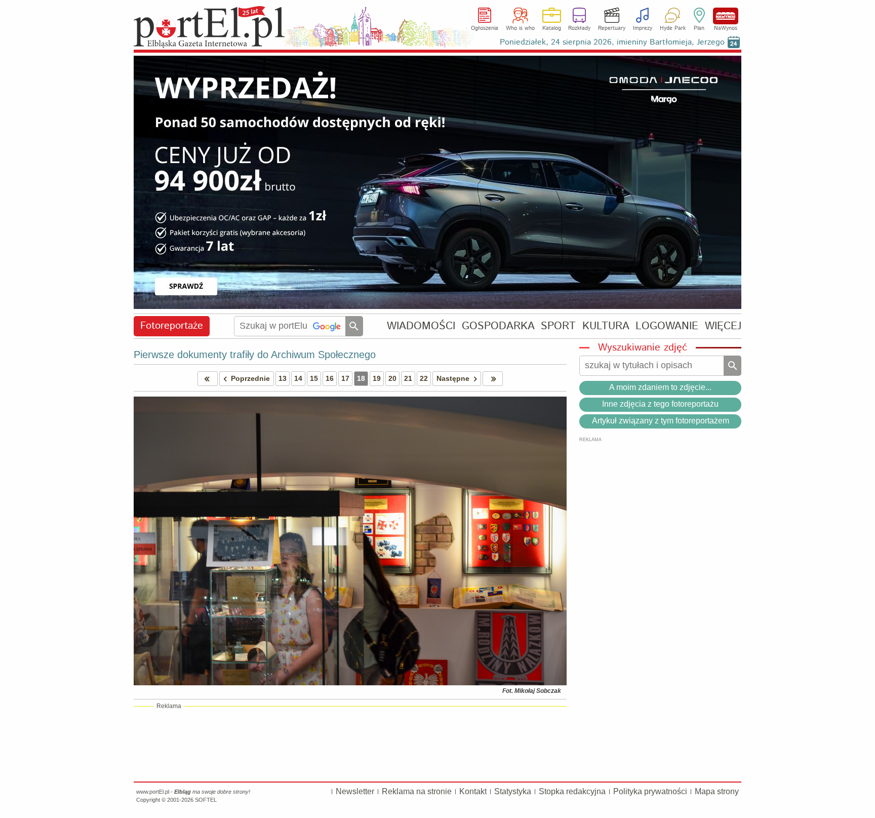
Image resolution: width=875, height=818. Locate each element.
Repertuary (611, 28)
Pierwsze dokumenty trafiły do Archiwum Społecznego (255, 354)
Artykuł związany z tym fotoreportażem (660, 420)
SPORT (558, 326)
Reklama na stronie (417, 791)
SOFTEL (206, 800)
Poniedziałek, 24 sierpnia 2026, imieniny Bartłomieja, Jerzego (612, 42)
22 (424, 378)
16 (330, 378)
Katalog (551, 28)
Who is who (520, 28)
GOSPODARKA (498, 326)
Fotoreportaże (171, 326)
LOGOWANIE (666, 326)
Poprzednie (250, 378)
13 (283, 378)
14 (298, 378)
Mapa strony (717, 791)
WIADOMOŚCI (421, 326)
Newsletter (355, 791)
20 (392, 378)
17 (345, 378)
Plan (699, 28)
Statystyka (512, 791)
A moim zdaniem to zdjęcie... (660, 387)
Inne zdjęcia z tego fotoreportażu (660, 404)
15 (314, 378)
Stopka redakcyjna (572, 791)
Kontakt (473, 791)
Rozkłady (579, 28)
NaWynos (725, 16)
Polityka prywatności (650, 791)
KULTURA (605, 326)
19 (377, 378)
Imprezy (642, 28)
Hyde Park (673, 28)
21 (408, 378)
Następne (452, 378)
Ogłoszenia (484, 28)
